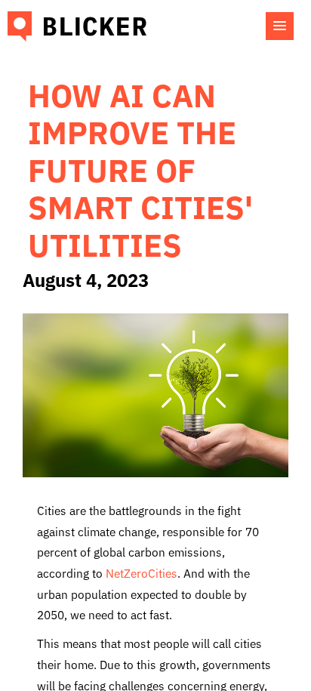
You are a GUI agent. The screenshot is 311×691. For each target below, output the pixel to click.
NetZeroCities (141, 572)
